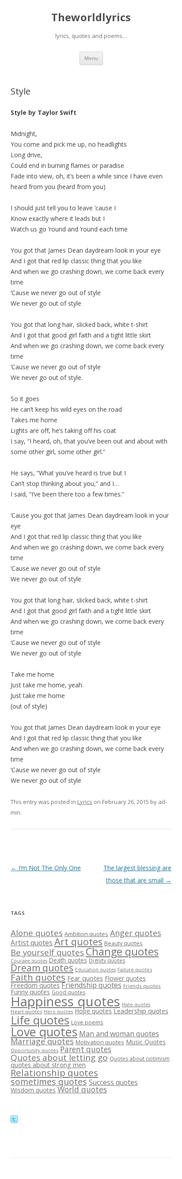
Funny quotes (30, 992)
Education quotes (95, 970)
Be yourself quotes (47, 952)
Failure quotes (135, 969)
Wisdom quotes (33, 1090)
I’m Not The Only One (46, 868)
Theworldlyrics (91, 17)
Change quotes (122, 951)
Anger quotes (135, 933)
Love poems (87, 1022)
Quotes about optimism (140, 1058)
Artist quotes (32, 943)
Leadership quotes (141, 1011)
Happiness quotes (65, 1001)
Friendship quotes (91, 985)
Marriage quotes (42, 1041)
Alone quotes (37, 933)
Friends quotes (142, 985)
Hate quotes (136, 1004)
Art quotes (78, 941)
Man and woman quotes (119, 1034)
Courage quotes (29, 961)
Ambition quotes (86, 934)
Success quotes (113, 1082)
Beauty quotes (123, 943)
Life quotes (40, 1020)
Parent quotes (85, 1049)
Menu (91, 58)
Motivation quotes (100, 1042)
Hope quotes (93, 1011)
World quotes (82, 1089)
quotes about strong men (48, 1065)
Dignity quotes (107, 960)
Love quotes (44, 1032)
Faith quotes (38, 977)
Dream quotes (42, 968)
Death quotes (68, 960)
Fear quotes (85, 978)
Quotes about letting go (59, 1057)
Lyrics (84, 802)
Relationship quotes (54, 1072)
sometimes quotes (49, 1082)
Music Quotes (146, 1042)
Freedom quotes (35, 985)
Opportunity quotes (34, 1050)
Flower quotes (125, 978)
